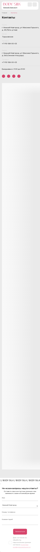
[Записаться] (20, 532)
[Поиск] (30, 4)
